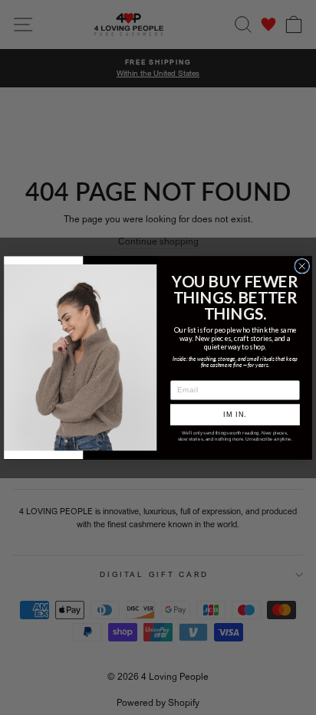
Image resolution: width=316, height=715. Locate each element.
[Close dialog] (302, 266)
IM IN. (234, 414)
